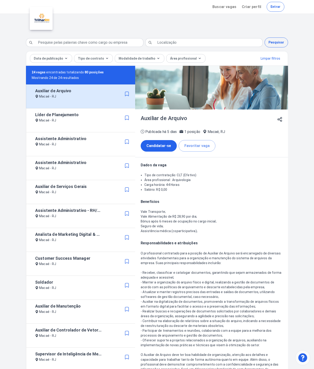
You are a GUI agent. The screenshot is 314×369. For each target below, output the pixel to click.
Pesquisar (276, 42)
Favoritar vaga (197, 146)
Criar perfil (251, 7)
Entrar (275, 7)
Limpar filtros (270, 58)
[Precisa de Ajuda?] (302, 357)
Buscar (224, 7)
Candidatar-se (158, 146)
